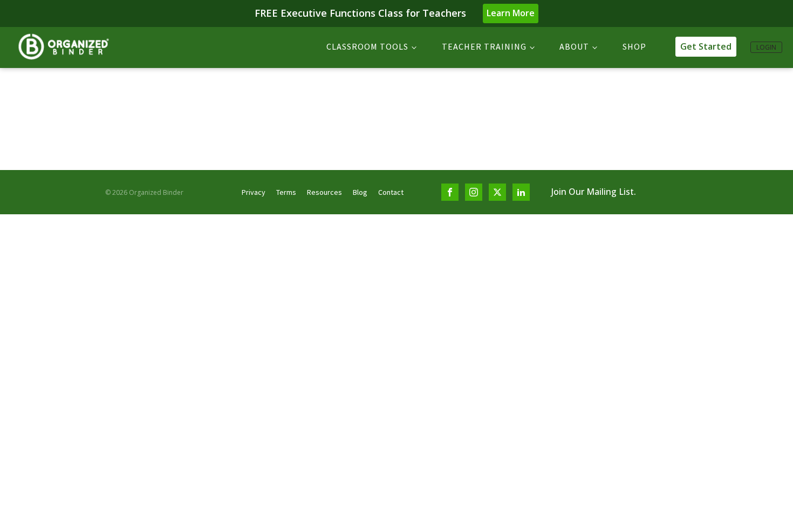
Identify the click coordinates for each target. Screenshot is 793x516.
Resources (324, 192)
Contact (391, 192)
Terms (286, 192)
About (574, 46)
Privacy (253, 192)
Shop (634, 46)
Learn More (511, 13)
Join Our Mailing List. (593, 192)
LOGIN (766, 47)
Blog (360, 192)
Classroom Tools (367, 46)
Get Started (706, 46)
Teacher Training (484, 46)
